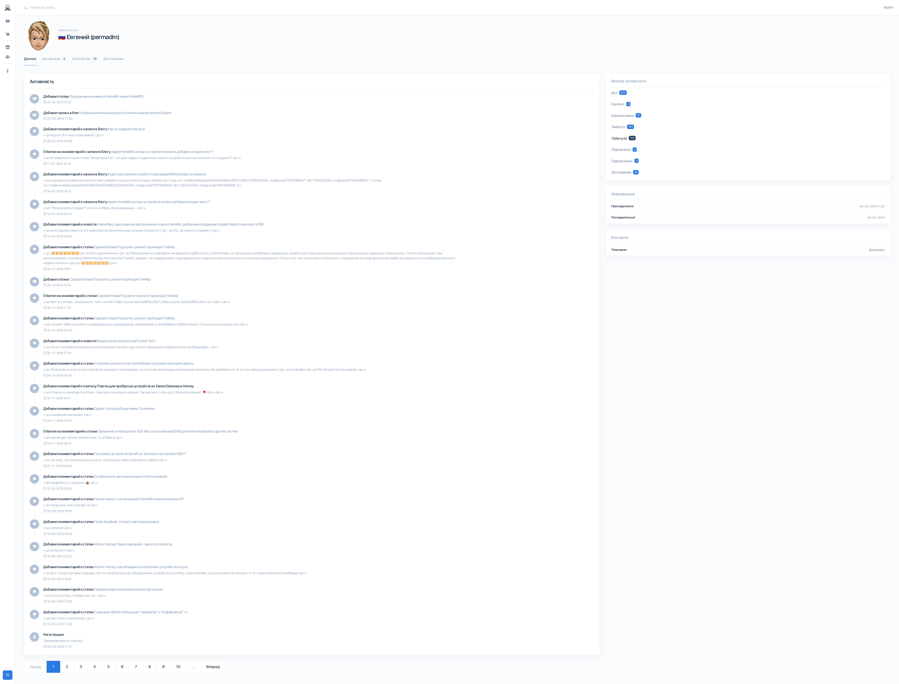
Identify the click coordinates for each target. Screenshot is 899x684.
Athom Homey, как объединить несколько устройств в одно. (141, 567)
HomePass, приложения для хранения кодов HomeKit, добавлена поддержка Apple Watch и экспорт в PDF (180, 224)
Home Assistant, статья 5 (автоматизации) (126, 522)
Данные (30, 59)
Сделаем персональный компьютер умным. (128, 589)
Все (619, 93)
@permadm (877, 250)
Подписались (624, 161)
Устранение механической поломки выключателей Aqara (125, 113)
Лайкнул (622, 127)
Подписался (624, 150)
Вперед (213, 666)
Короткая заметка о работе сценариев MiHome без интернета (157, 174)
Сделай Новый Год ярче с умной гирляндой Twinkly (134, 247)
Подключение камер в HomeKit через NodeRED (107, 96)
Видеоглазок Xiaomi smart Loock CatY (126, 341)
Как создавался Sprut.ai (126, 129)
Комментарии (626, 116)
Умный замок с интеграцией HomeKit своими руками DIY (139, 499)
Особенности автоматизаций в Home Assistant (130, 476)
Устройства (84, 59)
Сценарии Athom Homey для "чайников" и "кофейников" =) (140, 612)
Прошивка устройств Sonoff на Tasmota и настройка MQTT (140, 454)
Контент (620, 104)
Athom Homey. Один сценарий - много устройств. (133, 544)
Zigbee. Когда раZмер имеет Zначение (124, 409)
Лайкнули (623, 138)
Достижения (113, 59)
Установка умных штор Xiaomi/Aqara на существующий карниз (143, 363)
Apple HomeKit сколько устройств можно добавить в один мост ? (162, 152)
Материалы (53, 59)
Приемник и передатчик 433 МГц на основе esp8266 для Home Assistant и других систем (167, 431)
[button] (7, 71)
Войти (888, 7)
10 (178, 666)
